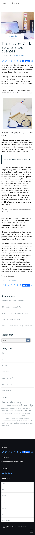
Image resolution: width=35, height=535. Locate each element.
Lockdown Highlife (7, 378)
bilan (15, 402)
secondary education (23, 418)
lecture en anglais (19, 413)
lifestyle (16, 415)
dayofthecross (9, 408)
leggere (8, 415)
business (6, 405)
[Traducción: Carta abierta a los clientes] (17, 25)
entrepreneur (21, 408)
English (3, 495)
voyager (7, 425)
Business (4, 365)
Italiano (3, 508)
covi (20, 405)
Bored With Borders (9, 281)
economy (15, 408)
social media (15, 420)
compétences (14, 405)
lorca (23, 416)
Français (4, 502)
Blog (2, 489)
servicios (3, 420)
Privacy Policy (5, 520)
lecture (13, 413)
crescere (3, 408)
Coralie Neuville (19, 55)
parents (28, 415)
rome (16, 418)
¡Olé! (2, 353)
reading (13, 418)
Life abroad (5, 372)
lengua (12, 415)
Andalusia (7, 402)
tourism (4, 423)
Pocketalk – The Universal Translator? (13, 301)
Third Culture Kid (6, 384)
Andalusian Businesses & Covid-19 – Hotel (14, 313)
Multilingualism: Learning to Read (11, 307)
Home (3, 483)
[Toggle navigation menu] (31, 3)
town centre (10, 423)
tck (31, 420)
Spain (21, 420)
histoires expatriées (6, 413)
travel (23, 423)
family (28, 408)
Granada (19, 411)
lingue (19, 415)
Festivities (12, 411)
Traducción (13, 36)
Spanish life (26, 420)
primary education (6, 418)
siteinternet (9, 420)
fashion (5, 410)
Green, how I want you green (10, 319)
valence (27, 423)
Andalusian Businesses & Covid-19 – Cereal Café (16, 326)
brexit (25, 402)
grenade (27, 410)
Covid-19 (27, 405)
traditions (17, 423)
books (22, 402)
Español (4, 514)
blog (19, 402)
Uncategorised (6, 390)
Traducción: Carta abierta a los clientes (16, 47)
